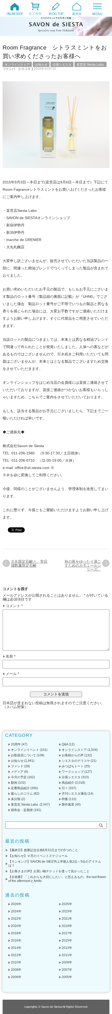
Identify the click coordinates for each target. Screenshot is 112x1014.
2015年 (67, 940)
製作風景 (68, 804)
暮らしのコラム (22, 793)
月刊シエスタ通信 (74, 793)
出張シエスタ (62, 64)
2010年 (16, 962)
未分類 (15, 799)
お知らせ (41, 64)
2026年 (16, 904)
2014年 (16, 948)
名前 (10, 656)
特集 (65, 799)
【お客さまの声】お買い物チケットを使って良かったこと (49, 871)
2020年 (16, 926)
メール (12, 674)
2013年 (67, 948)
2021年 (67, 918)
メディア (17, 772)
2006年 (16, 977)
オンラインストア (17, 64)
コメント (14, 606)
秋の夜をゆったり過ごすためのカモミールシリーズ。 (83, 565)
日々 (65, 788)
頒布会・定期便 (22, 810)
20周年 (16, 744)
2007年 (67, 970)
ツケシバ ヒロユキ (17, 69)
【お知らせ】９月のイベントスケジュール (38, 856)
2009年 (67, 962)
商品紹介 (68, 782)
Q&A (65, 744)
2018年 (16, 933)
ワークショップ (73, 772)
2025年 (67, 904)
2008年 (16, 970)
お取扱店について (23, 755)
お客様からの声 (73, 755)
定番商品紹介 (20, 788)
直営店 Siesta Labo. (90, 64)
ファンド (17, 766)
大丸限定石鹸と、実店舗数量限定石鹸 (29, 563)
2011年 (67, 955)
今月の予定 (19, 777)
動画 (14, 782)
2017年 (67, 933)
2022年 (16, 918)
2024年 (16, 911)
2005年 (67, 977)
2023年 (67, 911)
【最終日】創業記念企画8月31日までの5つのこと (43, 850)
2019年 (67, 926)
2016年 (16, 940)
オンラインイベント (25, 750)
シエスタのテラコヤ (76, 761)
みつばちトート (73, 766)
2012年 (16, 955)
